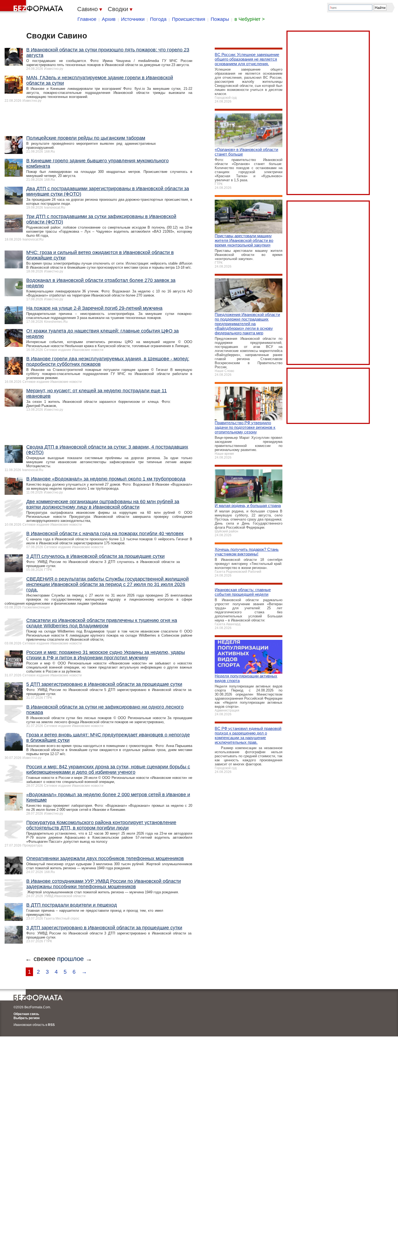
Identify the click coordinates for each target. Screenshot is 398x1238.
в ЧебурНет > (249, 19)
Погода (158, 19)
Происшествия (188, 19)
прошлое (70, 958)
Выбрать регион (27, 1018)
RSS (51, 1025)
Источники (133, 19)
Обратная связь (26, 1014)
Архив (109, 19)
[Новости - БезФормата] (32, 7)
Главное (86, 19)
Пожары (220, 19)
